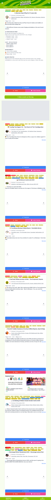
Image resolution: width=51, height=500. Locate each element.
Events (5, 7)
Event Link (26, 87)
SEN (15, 397)
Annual (21, 175)
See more (44, 139)
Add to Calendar (36, 90)
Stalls (30, 176)
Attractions (26, 175)
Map (25, 7)
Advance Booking (14, 276)
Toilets (20, 11)
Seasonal (25, 176)
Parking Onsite (18, 125)
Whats (36, 7)
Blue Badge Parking (16, 178)
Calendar (15, 7)
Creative (13, 9)
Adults (18, 175)
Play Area (31, 9)
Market (40, 176)
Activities (12, 123)
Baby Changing (8, 178)
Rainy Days (21, 176)
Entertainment (22, 448)
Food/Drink (22, 123)
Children (13, 11)
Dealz (46, 7)
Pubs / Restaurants (9, 277)
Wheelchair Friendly (25, 398)
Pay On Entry (8, 11)
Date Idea (20, 276)
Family (18, 9)
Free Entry (7, 123)
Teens (33, 176)
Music (42, 448)
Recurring (36, 9)
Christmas (8, 175)
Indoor (24, 9)
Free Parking (11, 125)
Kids (27, 9)
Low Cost (34, 276)
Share (16, 90)
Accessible (41, 178)
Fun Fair (9, 176)
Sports (44, 325)
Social (40, 9)
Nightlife (38, 276)
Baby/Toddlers (8, 9)
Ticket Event (23, 397)
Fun (21, 9)
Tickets (36, 176)
